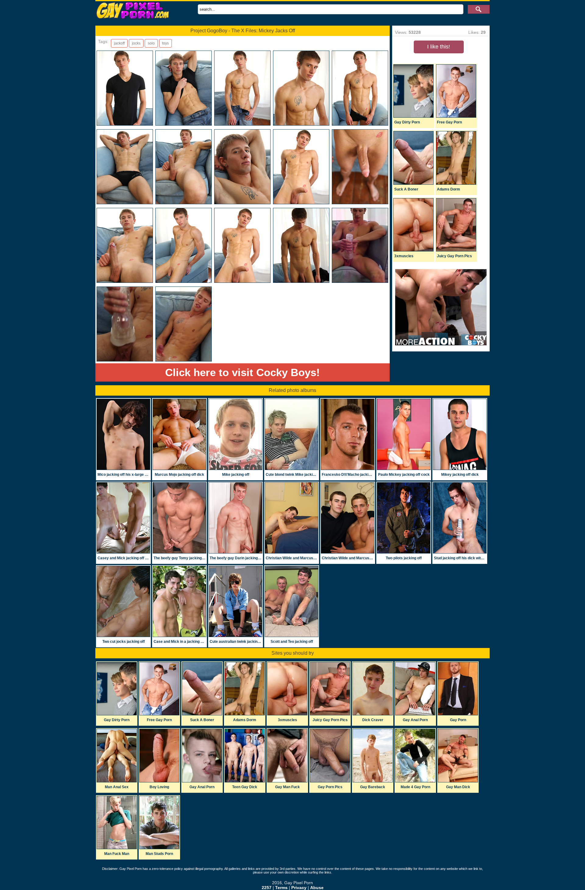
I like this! (438, 47)
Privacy (299, 887)
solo (151, 43)
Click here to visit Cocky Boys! (242, 372)
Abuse (317, 887)
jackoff (119, 43)
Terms (281, 887)
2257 (266, 887)
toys (165, 43)
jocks (136, 43)
